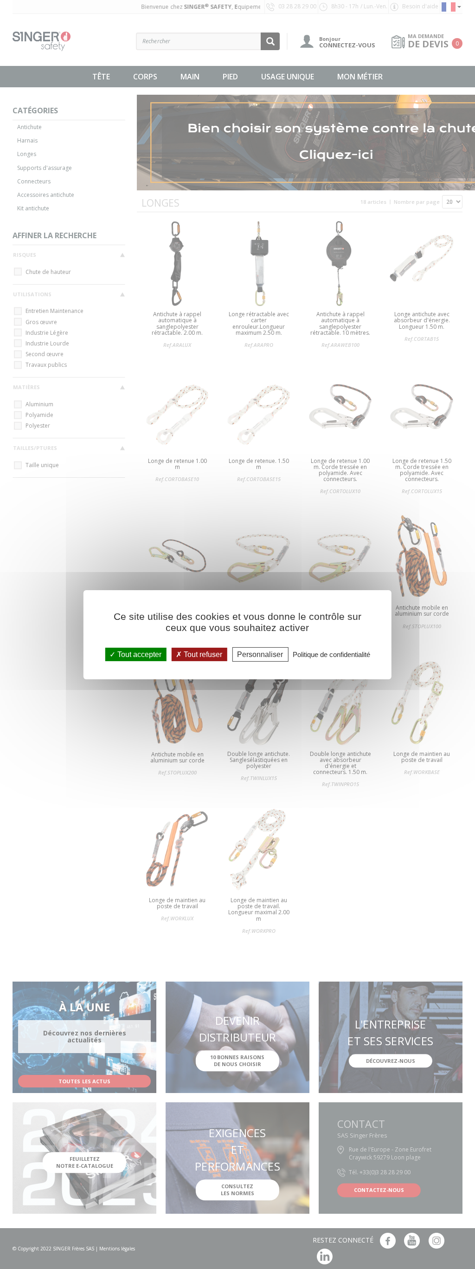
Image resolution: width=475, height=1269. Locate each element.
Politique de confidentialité (331, 654)
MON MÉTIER (360, 77)
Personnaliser (260, 654)
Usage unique (287, 77)
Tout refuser (202, 654)
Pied (230, 77)
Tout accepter (138, 654)
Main (189, 77)
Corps (145, 77)
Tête (101, 77)
